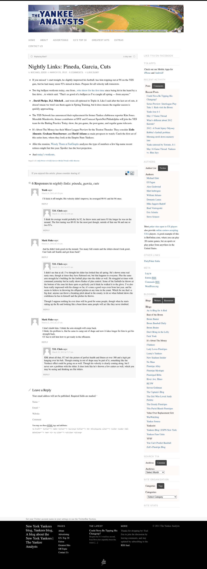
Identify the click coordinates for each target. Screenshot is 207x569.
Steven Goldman (154, 387)
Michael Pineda (63, 161)
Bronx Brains (153, 327)
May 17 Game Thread (157, 115)
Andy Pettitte (41, 161)
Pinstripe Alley (153, 366)
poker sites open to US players (163, 226)
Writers (157, 300)
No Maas (151, 361)
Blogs (148, 300)
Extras (118, 40)
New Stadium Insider (156, 357)
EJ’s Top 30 (80, 40)
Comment (36, 419)
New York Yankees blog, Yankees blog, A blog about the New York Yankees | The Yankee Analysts (39, 536)
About (44, 40)
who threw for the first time (90, 90)
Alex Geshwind (154, 186)
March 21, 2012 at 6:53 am (62, 267)
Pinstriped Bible (154, 374)
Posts (148, 85)
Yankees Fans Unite (156, 434)
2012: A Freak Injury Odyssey (160, 128)
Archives (150, 462)
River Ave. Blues (154, 379)
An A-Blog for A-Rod (157, 310)
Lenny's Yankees (154, 353)
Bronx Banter (153, 319)
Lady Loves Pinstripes (157, 349)
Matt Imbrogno (154, 190)
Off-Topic (62, 548)
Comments (158, 85)
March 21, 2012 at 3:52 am (52, 243)
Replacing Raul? (40, 56)
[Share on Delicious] (127, 173)
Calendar (161, 462)
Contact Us (35, 46)
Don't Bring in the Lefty (158, 331)
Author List (151, 168)
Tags (160, 485)
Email (35, 407)
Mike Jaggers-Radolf (156, 203)
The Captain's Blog (155, 391)
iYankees (151, 344)
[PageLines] (103, 565)
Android (159, 72)
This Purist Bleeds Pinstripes (160, 408)
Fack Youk (152, 336)
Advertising (60, 40)
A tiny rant (127, 56)
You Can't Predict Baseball (159, 442)
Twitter (163, 168)
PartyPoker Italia (152, 261)
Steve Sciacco (153, 216)
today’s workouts (45, 154)
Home (31, 40)
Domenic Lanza (154, 199)
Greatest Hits (100, 40)
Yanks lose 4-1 (153, 111)
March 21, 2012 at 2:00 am (62, 213)
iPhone (147, 72)
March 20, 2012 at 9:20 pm (52, 193)
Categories (150, 485)
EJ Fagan (151, 182)
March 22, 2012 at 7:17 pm (62, 352)
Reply (45, 204)
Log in (148, 273)
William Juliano (154, 195)
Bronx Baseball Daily (156, 323)
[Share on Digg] (132, 173)
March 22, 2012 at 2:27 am (52, 322)
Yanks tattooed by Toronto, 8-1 (161, 144)
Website (35, 413)
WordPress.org (151, 286)
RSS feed (125, 545)
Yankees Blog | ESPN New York (162, 429)
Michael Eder (39, 72)
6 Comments (76, 72)
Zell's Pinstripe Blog (156, 447)
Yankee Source (153, 421)
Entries (150, 277)
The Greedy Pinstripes (157, 404)
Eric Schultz (152, 212)
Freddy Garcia (52, 161)
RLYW (150, 383)
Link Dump (93, 72)
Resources (168, 300)
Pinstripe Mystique (155, 370)
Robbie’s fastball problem (158, 132)
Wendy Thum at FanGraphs (65, 143)
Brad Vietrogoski (154, 208)
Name (35, 401)
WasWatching (153, 417)
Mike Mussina (74, 161)
